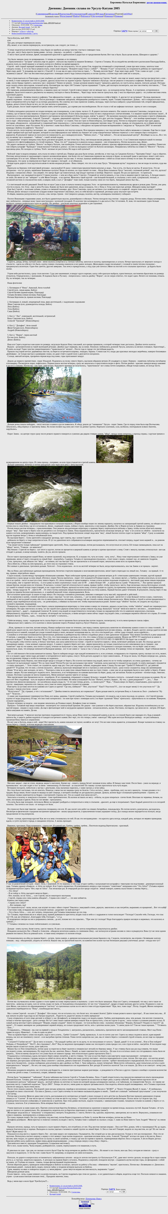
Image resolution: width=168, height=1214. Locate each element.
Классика (54, 14)
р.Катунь (30, 31)
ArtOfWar (127, 14)
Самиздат (91, 14)
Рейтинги (85, 16)
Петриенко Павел (93, 1199)
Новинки (109, 16)
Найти (76, 16)
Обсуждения (97, 16)
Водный (22, 27)
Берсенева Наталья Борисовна (32, 23)
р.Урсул (22, 31)
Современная (42, 14)
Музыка (100, 14)
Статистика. (37, 25)
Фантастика (64, 14)
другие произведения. (157, 2)
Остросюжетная (78, 14)
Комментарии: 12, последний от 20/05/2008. (28, 21)
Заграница (110, 14)
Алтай (27, 27)
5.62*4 (124, 31)
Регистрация (66, 16)
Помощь (118, 16)
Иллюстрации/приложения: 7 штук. (25, 33)
